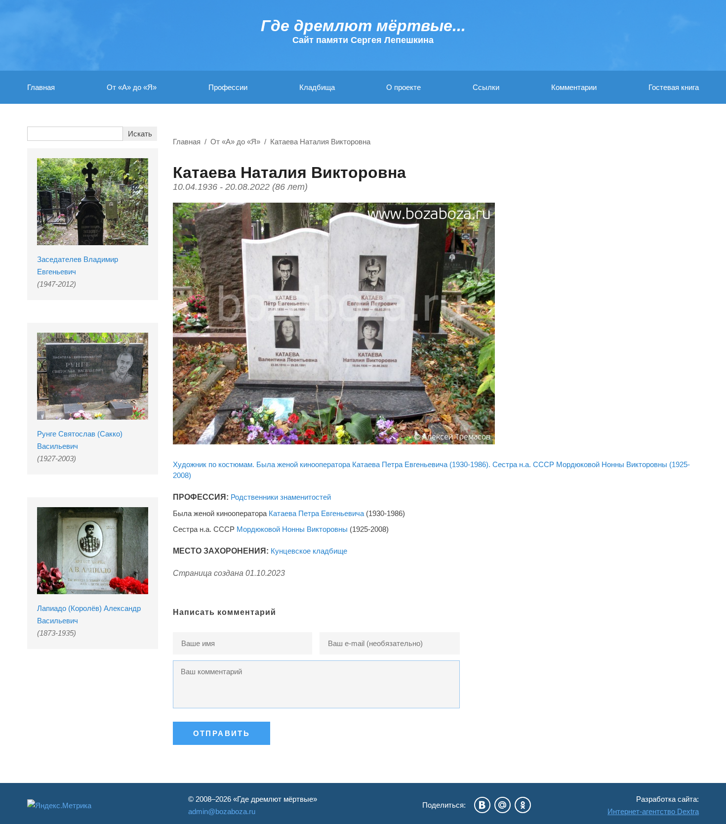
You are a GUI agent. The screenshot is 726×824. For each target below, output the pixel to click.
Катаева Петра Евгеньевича (316, 513)
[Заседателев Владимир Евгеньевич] (92, 201)
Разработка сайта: (653, 805)
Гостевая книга (673, 87)
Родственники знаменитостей (281, 497)
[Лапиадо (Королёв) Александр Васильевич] (92, 550)
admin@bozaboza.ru (221, 811)
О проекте (403, 87)
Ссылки (486, 87)
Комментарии (574, 87)
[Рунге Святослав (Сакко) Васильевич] (92, 376)
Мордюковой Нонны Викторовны (292, 529)
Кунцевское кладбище (309, 551)
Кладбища (317, 87)
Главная (41, 87)
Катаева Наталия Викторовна (320, 141)
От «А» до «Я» (132, 87)
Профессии (227, 87)
